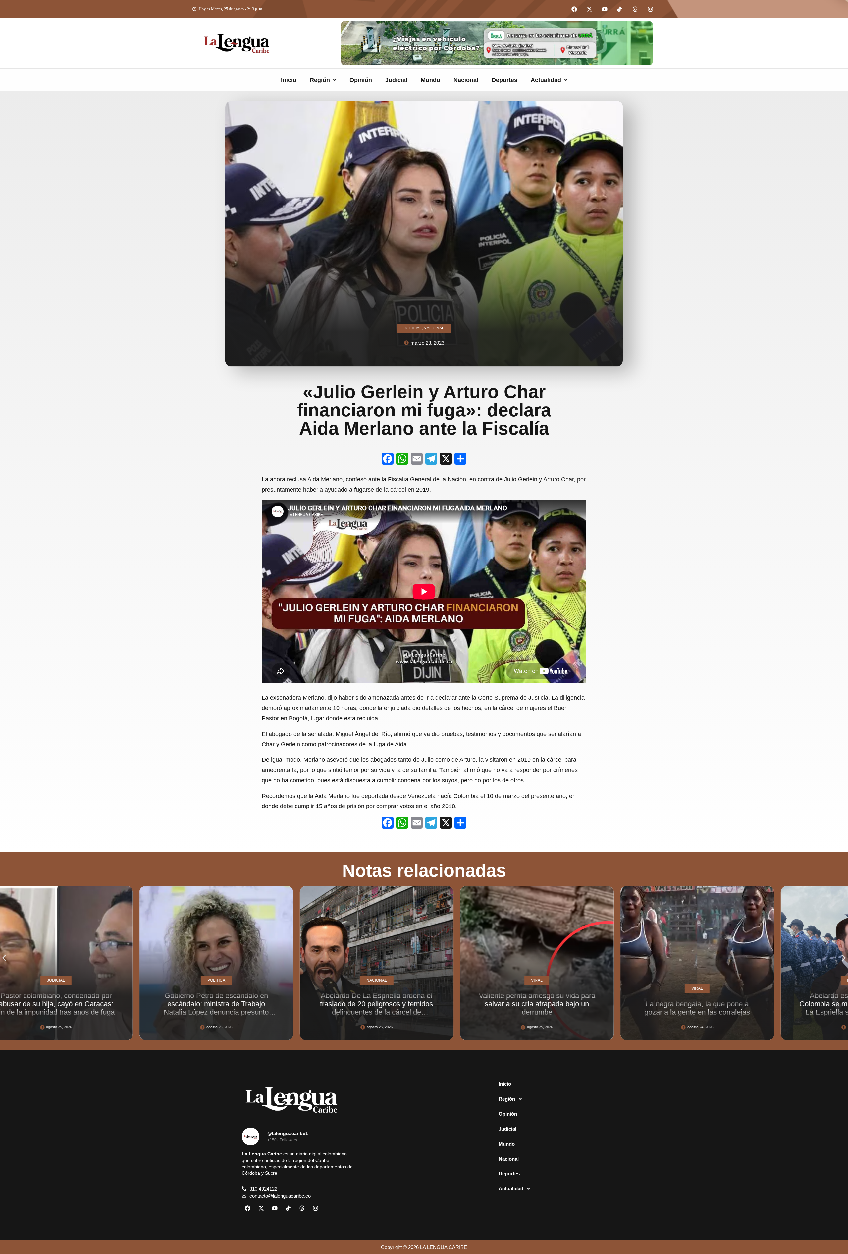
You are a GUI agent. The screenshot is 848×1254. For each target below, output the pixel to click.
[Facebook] (574, 9)
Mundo (430, 80)
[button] (323, 80)
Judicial (396, 80)
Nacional (465, 80)
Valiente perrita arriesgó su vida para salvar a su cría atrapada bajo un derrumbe (275, 1004)
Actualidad (546, 80)
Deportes (504, 80)
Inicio (288, 80)
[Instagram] (650, 9)
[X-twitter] (589, 9)
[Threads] (635, 9)
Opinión (360, 80)
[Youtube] (604, 9)
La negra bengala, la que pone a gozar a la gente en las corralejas (435, 1008)
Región (320, 80)
